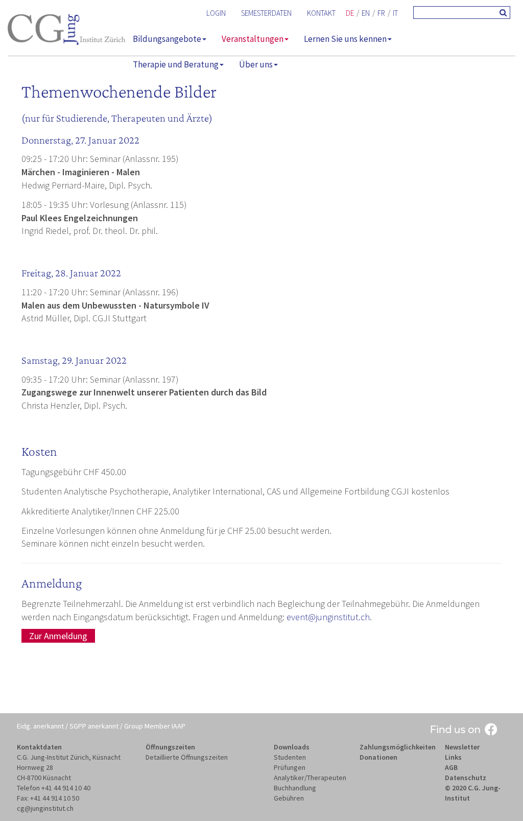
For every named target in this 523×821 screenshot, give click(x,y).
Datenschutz (465, 777)
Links (453, 757)
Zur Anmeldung (58, 636)
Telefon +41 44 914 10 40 (53, 787)
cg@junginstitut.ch (45, 808)
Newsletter (462, 747)
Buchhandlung (295, 787)
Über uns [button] (256, 64)
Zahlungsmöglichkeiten (398, 747)
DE (350, 13)
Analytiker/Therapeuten (310, 777)
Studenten (290, 757)
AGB (451, 767)
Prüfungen (289, 767)
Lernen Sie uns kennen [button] (345, 38)
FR (381, 13)
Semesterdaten (266, 13)
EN (366, 13)
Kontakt (321, 13)
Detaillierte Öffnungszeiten (187, 757)
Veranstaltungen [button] (252, 38)
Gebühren (289, 798)
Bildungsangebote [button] (167, 38)
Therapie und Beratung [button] (176, 64)
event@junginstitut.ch (328, 617)
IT (395, 13)
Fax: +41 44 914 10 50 (48, 798)
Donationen (378, 757)
